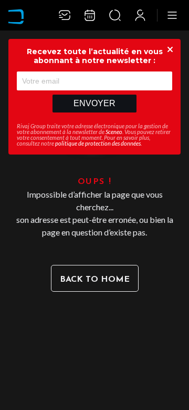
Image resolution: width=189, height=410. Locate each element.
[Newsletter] (64, 15)
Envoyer (95, 103)
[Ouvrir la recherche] (115, 15)
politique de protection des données (98, 143)
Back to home (95, 279)
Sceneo (114, 131)
